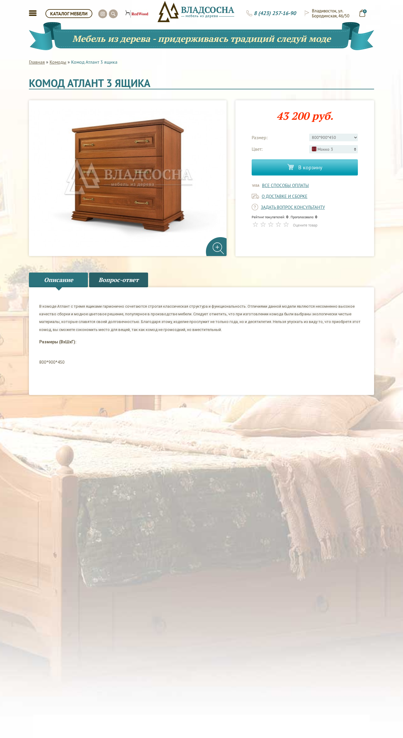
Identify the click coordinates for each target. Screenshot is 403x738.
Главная (37, 62)
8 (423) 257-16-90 (275, 13)
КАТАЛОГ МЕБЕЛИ (69, 14)
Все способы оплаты (285, 185)
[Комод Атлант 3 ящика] (128, 178)
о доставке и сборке (284, 196)
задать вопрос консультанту (293, 207)
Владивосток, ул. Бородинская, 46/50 (330, 13)
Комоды (58, 62)
